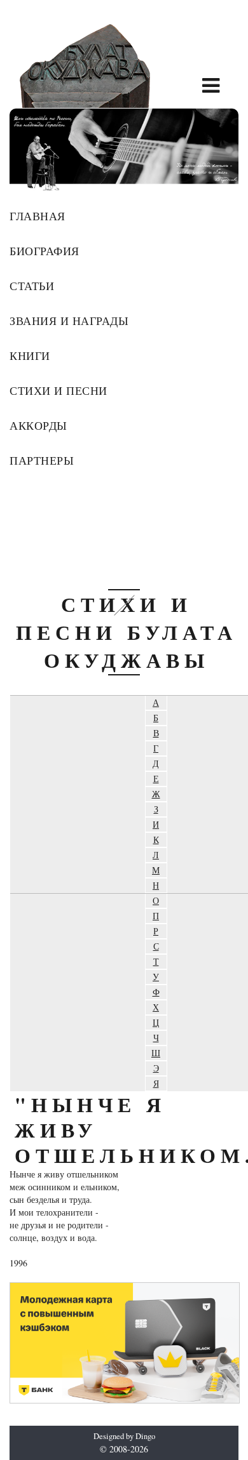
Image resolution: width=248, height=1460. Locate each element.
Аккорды (38, 425)
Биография (44, 250)
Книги (30, 355)
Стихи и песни (58, 390)
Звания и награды (69, 320)
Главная (37, 215)
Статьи (32, 285)
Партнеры (42, 460)
